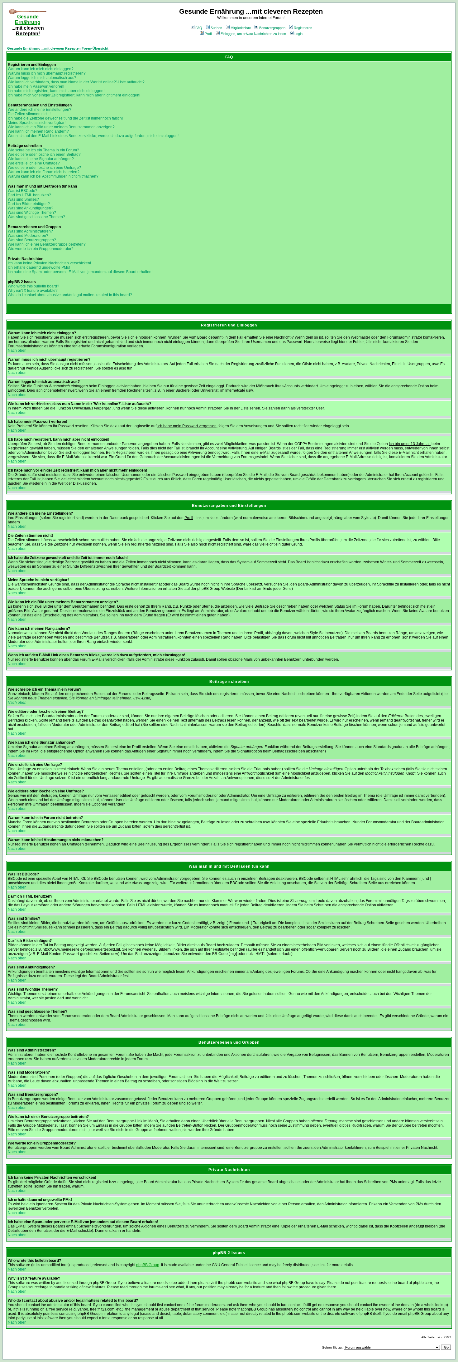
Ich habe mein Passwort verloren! (36, 86)
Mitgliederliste (241, 28)
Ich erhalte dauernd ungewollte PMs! (39, 267)
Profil (208, 34)
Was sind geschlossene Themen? (36, 217)
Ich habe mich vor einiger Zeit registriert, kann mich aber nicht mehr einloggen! (74, 95)
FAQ (198, 28)
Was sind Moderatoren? (28, 235)
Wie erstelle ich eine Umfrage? (34, 163)
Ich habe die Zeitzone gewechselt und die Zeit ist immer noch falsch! (65, 118)
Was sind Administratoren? (30, 231)
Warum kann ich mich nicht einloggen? (41, 69)
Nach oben (17, 350)
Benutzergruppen (272, 28)
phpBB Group (147, 1265)
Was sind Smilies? (23, 199)
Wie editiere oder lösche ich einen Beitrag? (44, 154)
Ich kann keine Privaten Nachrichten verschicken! (49, 263)
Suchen (216, 28)
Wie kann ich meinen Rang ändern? (38, 131)
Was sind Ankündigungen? (30, 208)
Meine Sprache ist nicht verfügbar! (36, 122)
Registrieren (303, 28)
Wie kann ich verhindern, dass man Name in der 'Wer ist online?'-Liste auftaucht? (76, 82)
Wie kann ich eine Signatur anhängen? (41, 159)
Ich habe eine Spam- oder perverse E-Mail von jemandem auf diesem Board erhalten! (80, 272)
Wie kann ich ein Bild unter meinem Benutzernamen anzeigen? (61, 127)
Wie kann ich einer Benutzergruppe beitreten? (47, 244)
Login (298, 34)
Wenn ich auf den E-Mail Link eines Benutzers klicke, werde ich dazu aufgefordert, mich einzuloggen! (93, 136)
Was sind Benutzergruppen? (32, 240)
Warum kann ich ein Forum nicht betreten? (43, 172)
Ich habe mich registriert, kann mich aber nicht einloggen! (56, 91)
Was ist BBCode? (22, 191)
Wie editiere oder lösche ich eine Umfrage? (44, 167)
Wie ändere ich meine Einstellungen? (39, 109)
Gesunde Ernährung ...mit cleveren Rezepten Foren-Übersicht (57, 48)
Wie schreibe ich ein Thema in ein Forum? (43, 150)
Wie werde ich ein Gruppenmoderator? (41, 249)
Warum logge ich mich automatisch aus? (42, 78)
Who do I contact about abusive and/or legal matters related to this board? (70, 295)
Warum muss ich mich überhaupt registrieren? (47, 73)
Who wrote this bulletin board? (33, 286)
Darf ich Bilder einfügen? (29, 204)
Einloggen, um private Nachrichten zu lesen (253, 34)
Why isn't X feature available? (33, 290)
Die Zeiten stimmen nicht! (29, 114)
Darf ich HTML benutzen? (29, 195)
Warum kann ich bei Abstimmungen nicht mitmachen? (53, 176)
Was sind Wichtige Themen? (32, 212)
